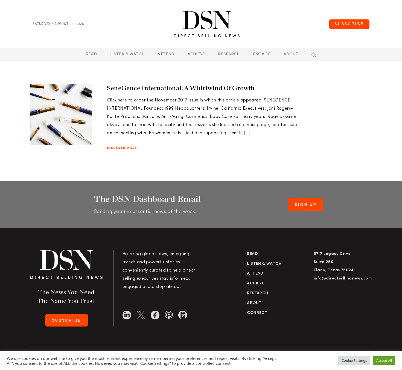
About (291, 54)
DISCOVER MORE (122, 148)
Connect (257, 313)
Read (91, 54)
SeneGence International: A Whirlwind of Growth (181, 88)
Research (229, 54)
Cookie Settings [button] (354, 360)
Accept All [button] (384, 360)
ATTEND (166, 54)
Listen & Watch (127, 54)
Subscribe (349, 24)
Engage (261, 54)
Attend (255, 274)
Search (313, 55)
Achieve (196, 54)
